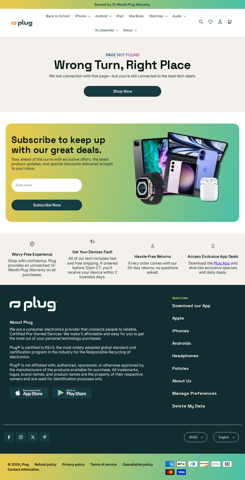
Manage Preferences (194, 393)
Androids (181, 343)
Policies (180, 368)
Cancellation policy (137, 464)
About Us (181, 381)
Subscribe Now (47, 205)
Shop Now (122, 91)
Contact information (23, 469)
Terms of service (103, 464)
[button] (82, 16)
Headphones (185, 355)
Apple (178, 318)
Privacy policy (73, 464)
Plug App (222, 263)
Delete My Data (188, 406)
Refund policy (45, 464)
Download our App (191, 305)
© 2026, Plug (18, 464)
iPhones (180, 330)
